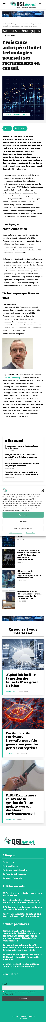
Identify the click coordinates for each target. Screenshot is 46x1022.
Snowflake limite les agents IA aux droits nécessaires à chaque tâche (21, 473)
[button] (42, 490)
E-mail (4, 984)
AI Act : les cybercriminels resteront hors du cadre (22, 447)
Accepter (23, 515)
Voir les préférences (23, 528)
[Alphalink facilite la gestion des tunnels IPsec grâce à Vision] (23, 654)
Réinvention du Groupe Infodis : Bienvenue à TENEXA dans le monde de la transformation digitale (22, 947)
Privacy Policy (31, 533)
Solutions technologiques (11, 24)
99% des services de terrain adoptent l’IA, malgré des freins (22, 464)
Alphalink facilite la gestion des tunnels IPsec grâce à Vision (22, 680)
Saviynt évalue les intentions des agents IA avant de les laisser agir (21, 455)
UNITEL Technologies (13, 377)
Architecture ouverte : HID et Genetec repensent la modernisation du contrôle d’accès (29, 595)
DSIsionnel (10, 691)
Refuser (23, 521)
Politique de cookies (15, 533)
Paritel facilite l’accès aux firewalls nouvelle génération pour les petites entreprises (22, 740)
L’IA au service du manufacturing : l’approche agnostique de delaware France (29, 574)
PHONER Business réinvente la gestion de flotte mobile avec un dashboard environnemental (21, 804)
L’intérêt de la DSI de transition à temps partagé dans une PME (20, 965)
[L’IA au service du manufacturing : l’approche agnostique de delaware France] (8, 579)
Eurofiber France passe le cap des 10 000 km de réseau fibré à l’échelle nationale (22, 957)
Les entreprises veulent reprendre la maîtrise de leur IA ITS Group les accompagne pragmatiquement (28, 555)
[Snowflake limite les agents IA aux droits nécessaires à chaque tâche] (8, 538)
